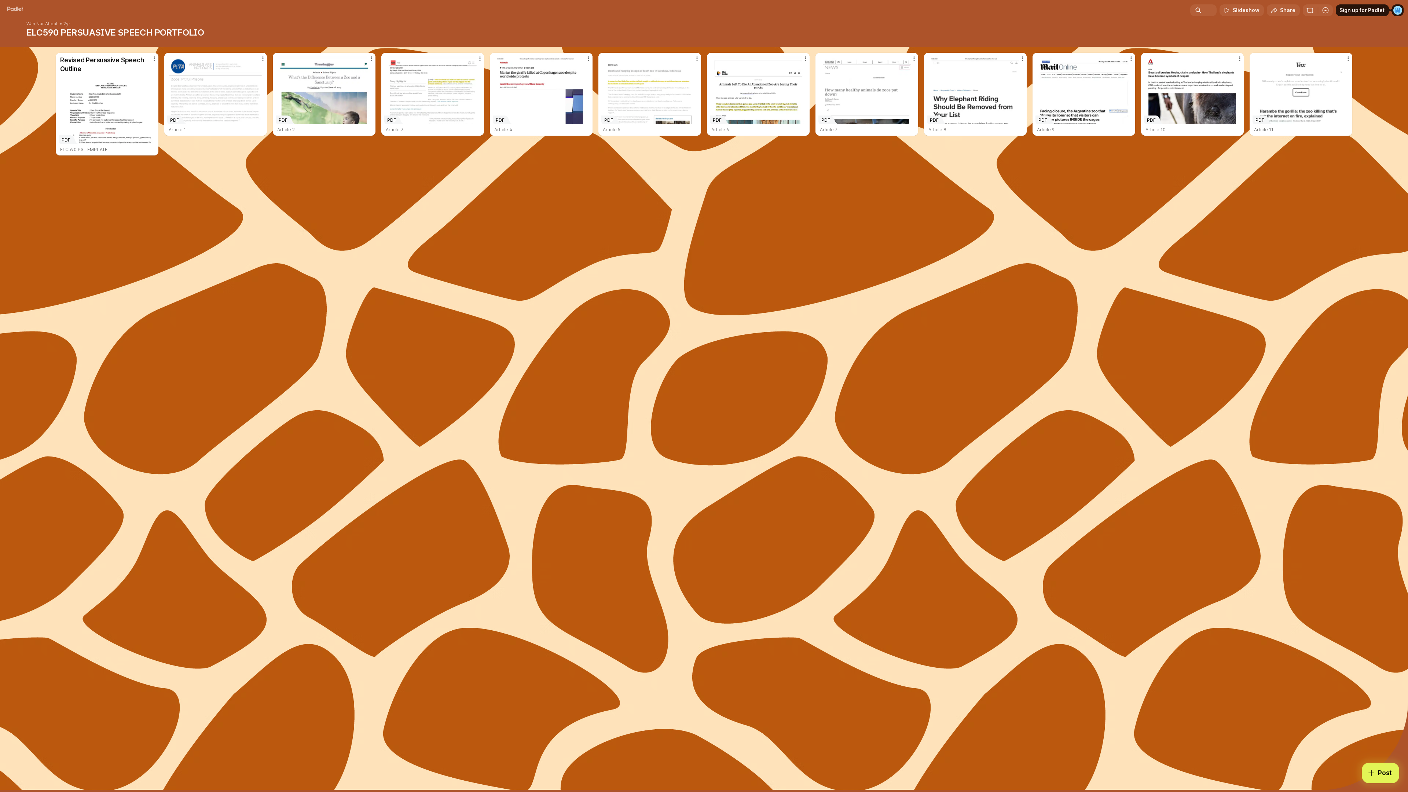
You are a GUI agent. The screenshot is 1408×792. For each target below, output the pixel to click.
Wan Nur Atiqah (42, 23)
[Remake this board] (1310, 10)
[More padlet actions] (1325, 10)
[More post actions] (154, 58)
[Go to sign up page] (1398, 10)
